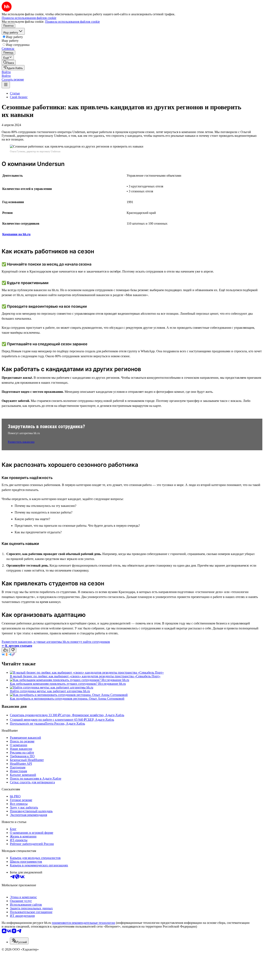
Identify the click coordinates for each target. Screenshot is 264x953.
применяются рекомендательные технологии (83, 922)
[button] (6, 72)
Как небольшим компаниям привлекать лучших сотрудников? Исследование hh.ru (68, 683)
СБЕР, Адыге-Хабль (100, 719)
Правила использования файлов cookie (72, 21)
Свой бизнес (19, 97)
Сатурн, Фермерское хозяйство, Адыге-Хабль (92, 715)
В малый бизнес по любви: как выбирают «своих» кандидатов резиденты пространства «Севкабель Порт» (85, 676)
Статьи (15, 93)
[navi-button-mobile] (6, 84)
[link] (9, 62)
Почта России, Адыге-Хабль (65, 723)
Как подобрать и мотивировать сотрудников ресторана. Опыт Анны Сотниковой (67, 698)
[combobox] (19, 941)
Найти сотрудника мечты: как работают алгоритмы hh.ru (50, 691)
